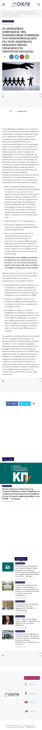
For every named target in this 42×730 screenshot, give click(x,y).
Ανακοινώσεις (10, 12)
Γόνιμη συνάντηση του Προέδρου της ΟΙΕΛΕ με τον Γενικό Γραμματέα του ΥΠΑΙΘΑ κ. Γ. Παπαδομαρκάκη (26, 607)
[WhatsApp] (27, 57)
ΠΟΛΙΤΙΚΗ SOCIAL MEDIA (15, 727)
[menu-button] (3, 5)
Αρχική (4, 12)
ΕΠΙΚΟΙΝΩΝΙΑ (30, 727)
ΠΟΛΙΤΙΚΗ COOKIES (28, 725)
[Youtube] (26, 702)
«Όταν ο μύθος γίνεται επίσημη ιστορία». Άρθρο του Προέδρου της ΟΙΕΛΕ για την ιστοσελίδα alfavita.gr (27, 622)
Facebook (32, 684)
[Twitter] (16, 57)
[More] (33, 403)
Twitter (32, 711)
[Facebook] (11, 57)
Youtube (32, 702)
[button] (39, 5)
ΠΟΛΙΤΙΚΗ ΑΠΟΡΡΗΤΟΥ (12, 725)
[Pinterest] (22, 57)
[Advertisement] (21, 431)
